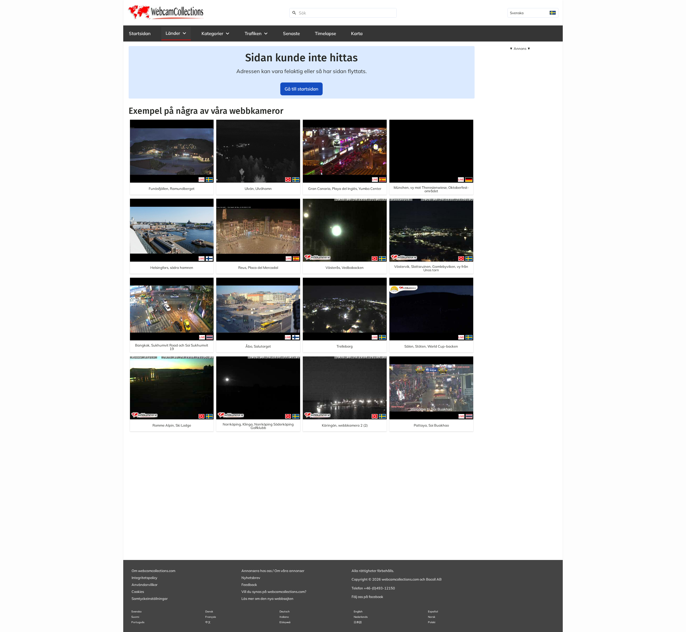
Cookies (138, 591)
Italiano (284, 617)
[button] (176, 33)
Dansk (209, 611)
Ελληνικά (284, 622)
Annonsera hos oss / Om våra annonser (272, 571)
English (358, 611)
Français (210, 617)
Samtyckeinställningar (150, 598)
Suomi (135, 617)
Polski (431, 622)
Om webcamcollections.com (153, 571)
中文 (208, 622)
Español (433, 611)
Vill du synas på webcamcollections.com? (273, 591)
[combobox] (533, 13)
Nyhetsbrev (250, 577)
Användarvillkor (145, 584)
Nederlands (361, 617)
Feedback (249, 584)
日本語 (358, 622)
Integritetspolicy (144, 577)
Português (137, 622)
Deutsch (284, 611)
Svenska (136, 611)
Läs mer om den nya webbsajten (267, 598)
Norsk (431, 617)
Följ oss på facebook (367, 597)
